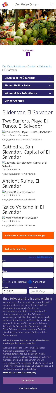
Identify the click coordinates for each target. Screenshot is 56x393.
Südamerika (45, 66)
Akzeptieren (28, 380)
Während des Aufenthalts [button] (21, 93)
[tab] (28, 78)
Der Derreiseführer (13, 66)
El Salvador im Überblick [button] (20, 78)
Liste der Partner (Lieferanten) (19, 372)
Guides (32, 66)
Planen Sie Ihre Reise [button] (17, 85)
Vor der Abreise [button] (14, 100)
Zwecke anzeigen (28, 388)
